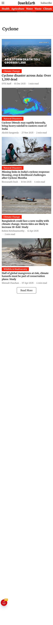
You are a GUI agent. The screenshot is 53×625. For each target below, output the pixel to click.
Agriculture (17, 8)
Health (6, 8)
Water (29, 8)
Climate (47, 8)
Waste (38, 8)
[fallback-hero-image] (26, 53)
